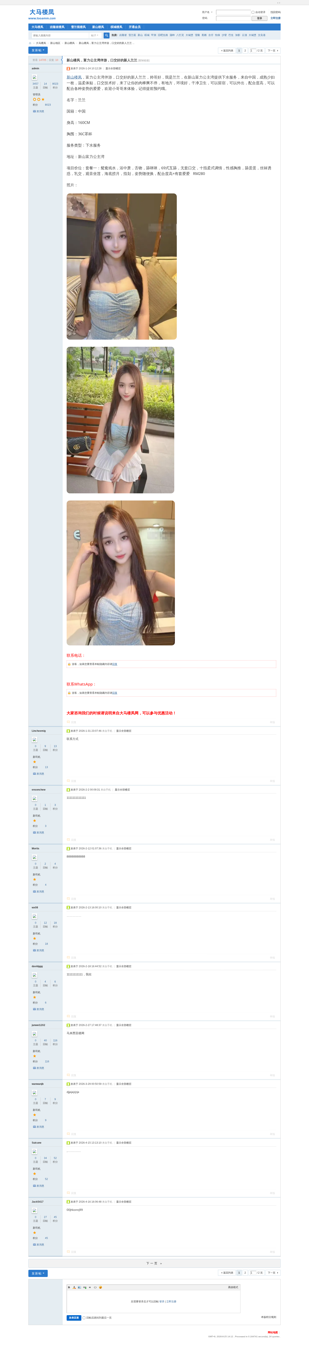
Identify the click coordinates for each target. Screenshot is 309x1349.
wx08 (35, 907)
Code (95, 1287)
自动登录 (260, 12)
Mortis (35, 848)
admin (35, 68)
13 (55, 746)
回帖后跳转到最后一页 (99, 1317)
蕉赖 (204, 35)
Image (79, 1287)
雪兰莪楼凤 (78, 27)
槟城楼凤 (116, 27)
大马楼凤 (37, 27)
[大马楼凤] (41, 13)
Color (74, 1287)
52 (55, 1158)
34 (45, 1158)
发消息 (40, 111)
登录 (161, 1301)
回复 (114, 664)
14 (45, 83)
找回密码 (276, 12)
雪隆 (197, 35)
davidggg (37, 966)
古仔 (210, 35)
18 (55, 922)
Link (85, 1287)
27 (45, 1217)
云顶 (244, 35)
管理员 (36, 94)
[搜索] (107, 35)
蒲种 (172, 35)
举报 (272, 722)
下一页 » (154, 1263)
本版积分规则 (268, 1317)
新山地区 (55, 43)
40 (45, 1040)
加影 (237, 35)
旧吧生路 (163, 35)
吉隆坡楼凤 (57, 27)
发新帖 (37, 50)
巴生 (231, 35)
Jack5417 (38, 1201)
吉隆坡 (123, 35)
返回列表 (228, 50)
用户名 (206, 12)
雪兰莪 (132, 35)
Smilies (100, 1287)
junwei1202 (38, 1025)
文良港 (261, 35)
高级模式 (233, 1287)
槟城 (146, 35)
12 (45, 922)
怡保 (217, 35)
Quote (90, 1287)
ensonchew (38, 789)
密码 (204, 18)
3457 (35, 83)
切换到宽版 (279, 3)
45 (55, 1217)
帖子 (93, 35)
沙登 (224, 35)
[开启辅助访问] (275, 3)
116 (55, 1040)
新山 (140, 35)
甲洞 (153, 35)
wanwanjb (38, 1083)
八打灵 (180, 35)
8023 (55, 83)
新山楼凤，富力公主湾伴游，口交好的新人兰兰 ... (106, 43)
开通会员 (135, 27)
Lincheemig (39, 730)
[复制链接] (143, 60)
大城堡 (189, 35)
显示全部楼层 (113, 68)
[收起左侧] (61, 60)
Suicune (36, 1142)
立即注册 (276, 18)
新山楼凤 (98, 27)
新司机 (36, 756)
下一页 (271, 50)
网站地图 (273, 1332)
